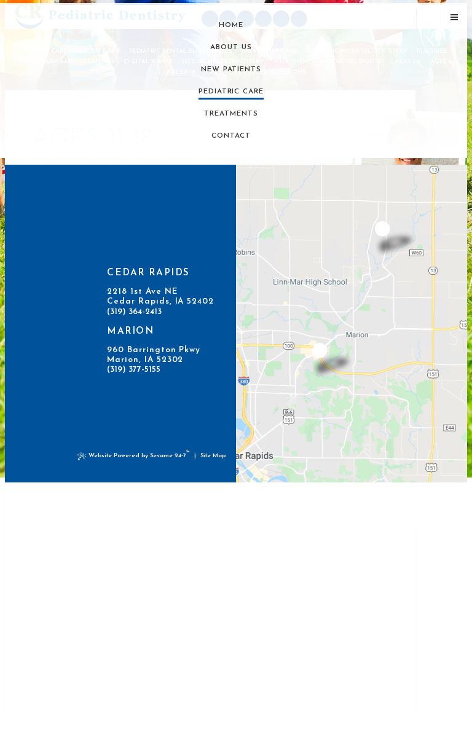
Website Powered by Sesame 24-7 (139, 454)
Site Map (213, 455)
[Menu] (454, 17)
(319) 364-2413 (134, 312)
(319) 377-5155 (133, 370)
